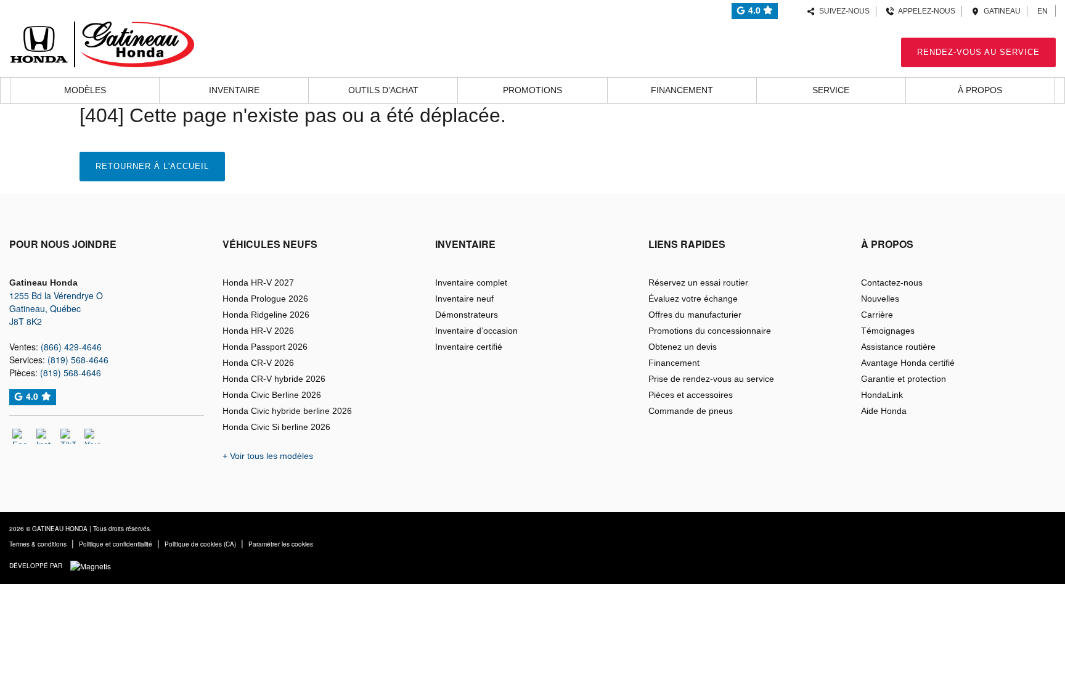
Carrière (877, 315)
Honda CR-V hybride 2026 (273, 379)
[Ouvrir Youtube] (92, 436)
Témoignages (888, 331)
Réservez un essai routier (698, 282)
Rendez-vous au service (978, 52)
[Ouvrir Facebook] (20, 436)
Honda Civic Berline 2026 (271, 395)
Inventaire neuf (464, 298)
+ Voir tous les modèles (267, 456)
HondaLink (882, 395)
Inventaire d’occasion (476, 331)
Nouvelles (880, 298)
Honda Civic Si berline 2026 (276, 427)
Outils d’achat (383, 90)
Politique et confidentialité (115, 544)
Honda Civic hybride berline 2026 (287, 411)
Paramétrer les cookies (280, 544)
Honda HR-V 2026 (258, 331)
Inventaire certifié (468, 347)
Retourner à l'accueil (152, 166)
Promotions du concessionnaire (709, 331)
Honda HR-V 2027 (258, 282)
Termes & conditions (38, 544)
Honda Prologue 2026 (265, 298)
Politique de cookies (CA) (200, 544)
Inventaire (234, 90)
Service (830, 90)
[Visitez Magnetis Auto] (93, 564)
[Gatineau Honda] (101, 42)
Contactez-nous (892, 282)
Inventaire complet (471, 282)
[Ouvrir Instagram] (44, 436)
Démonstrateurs (466, 315)
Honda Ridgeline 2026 (265, 315)
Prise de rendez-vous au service (711, 379)
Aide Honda (884, 411)
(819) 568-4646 (77, 359)
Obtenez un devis (682, 347)
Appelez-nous (924, 11)
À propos (980, 90)
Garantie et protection (903, 379)
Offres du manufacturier (694, 315)
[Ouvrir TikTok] (68, 436)
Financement (682, 90)
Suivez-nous (842, 11)
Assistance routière (898, 347)
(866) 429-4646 (71, 346)
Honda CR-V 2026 (258, 363)
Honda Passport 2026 (265, 347)
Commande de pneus (690, 411)
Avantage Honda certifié (908, 363)
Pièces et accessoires (690, 395)
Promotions (532, 90)
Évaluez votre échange (693, 298)
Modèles (85, 90)
